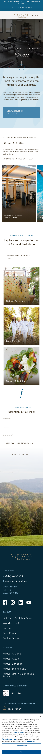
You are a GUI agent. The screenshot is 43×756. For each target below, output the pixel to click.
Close (22, 752)
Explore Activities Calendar (18, 159)
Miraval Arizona (12, 653)
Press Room (9, 633)
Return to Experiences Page (19, 257)
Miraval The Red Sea (14, 668)
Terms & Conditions (9, 739)
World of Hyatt (11, 623)
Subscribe (22, 455)
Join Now (18, 694)
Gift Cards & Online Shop (17, 618)
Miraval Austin (11, 658)
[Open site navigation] (5, 15)
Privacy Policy (19, 732)
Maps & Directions (16, 581)
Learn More (14, 709)
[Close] (40, 716)
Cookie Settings (21, 745)
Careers (7, 628)
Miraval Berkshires (13, 663)
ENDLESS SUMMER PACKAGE (21, 7)
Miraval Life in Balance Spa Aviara (18, 675)
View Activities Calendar (15, 112)
